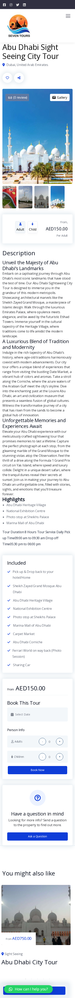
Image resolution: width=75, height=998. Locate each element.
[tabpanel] (36, 925)
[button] (28, 989)
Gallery (62, 97)
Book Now (37, 770)
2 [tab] (32, 979)
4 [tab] (44, 979)
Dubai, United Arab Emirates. (27, 65)
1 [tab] (26, 979)
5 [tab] (50, 979)
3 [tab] (38, 979)
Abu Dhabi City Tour (29, 962)
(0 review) (17, 97)
